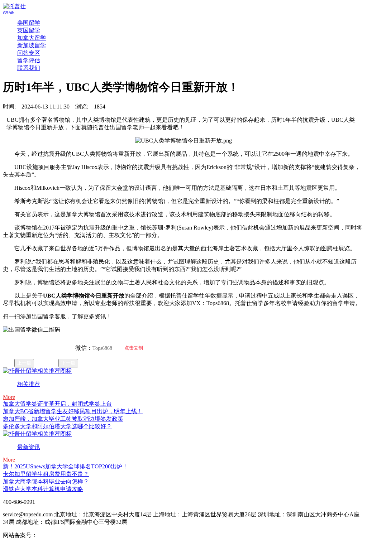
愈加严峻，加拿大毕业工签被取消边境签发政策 (63, 419)
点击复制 (133, 348)
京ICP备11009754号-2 (64, 535)
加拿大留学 (31, 38)
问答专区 (28, 53)
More (9, 397)
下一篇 (68, 363)
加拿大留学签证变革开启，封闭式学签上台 (57, 404)
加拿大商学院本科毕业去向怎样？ (46, 481)
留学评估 (28, 60)
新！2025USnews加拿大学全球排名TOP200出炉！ (65, 466)
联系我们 (28, 68)
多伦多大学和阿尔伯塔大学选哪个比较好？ (57, 426)
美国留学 (28, 23)
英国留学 (28, 30)
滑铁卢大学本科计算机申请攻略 (43, 489)
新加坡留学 (31, 45)
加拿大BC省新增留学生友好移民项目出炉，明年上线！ (73, 411)
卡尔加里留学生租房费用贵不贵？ (46, 474)
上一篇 (24, 363)
